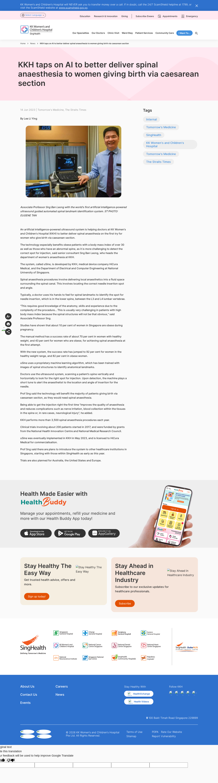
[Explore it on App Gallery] (104, 533)
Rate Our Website (171, 731)
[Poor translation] (10, 760)
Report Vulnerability (164, 736)
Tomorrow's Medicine (161, 127)
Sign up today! (36, 596)
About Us (27, 686)
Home (23, 43)
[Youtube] (177, 693)
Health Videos (141, 701)
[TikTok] (194, 693)
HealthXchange (141, 693)
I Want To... (184, 33)
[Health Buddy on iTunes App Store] (36, 533)
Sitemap (131, 736)
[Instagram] (183, 693)
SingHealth (153, 135)
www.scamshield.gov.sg (73, 7)
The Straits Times (158, 161)
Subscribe (125, 603)
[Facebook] (171, 693)
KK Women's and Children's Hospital (165, 144)
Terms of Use (134, 731)
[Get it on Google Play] (70, 533)
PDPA (155, 731)
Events (25, 703)
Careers (62, 686)
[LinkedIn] (188, 693)
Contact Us (28, 694)
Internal (151, 119)
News (32, 43)
